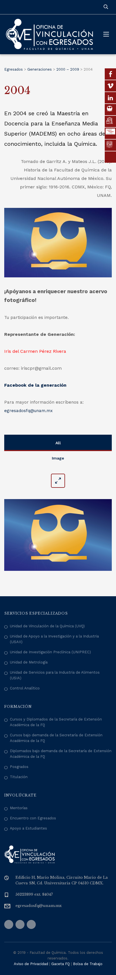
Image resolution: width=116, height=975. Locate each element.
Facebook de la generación (35, 385)
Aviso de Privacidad (31, 964)
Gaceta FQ (60, 964)
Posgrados (19, 767)
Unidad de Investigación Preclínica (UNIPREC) (50, 652)
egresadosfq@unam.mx (28, 410)
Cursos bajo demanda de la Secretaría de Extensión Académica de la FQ (56, 738)
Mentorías (19, 808)
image (58, 458)
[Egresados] (49, 34)
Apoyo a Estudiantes (28, 828)
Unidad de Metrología (29, 662)
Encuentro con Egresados (33, 818)
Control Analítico (25, 688)
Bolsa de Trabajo (87, 964)
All (58, 443)
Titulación (19, 777)
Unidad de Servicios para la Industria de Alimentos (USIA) (55, 675)
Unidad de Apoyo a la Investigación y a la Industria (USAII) (54, 639)
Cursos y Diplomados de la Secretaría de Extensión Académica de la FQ (56, 722)
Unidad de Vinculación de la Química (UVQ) (47, 626)
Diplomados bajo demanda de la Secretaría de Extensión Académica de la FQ (60, 754)
